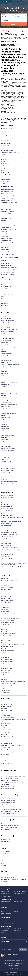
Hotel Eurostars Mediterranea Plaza (9, 393)
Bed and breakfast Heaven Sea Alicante (9, 778)
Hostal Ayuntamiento (5, 715)
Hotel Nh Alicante (4, 424)
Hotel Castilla (4, 371)
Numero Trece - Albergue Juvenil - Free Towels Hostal (12, 745)
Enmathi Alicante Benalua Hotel (8, 338)
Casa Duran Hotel (5, 324)
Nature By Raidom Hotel (6, 461)
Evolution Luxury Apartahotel (7, 536)
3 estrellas (3, 135)
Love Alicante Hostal (5, 741)
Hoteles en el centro (5, 198)
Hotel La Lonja (4, 408)
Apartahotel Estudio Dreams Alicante (9, 499)
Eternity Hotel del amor (6, 839)
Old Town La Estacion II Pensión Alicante (10, 618)
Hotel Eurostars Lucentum (6, 391)
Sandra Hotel (4, 475)
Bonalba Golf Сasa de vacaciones (8, 798)
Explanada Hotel (4, 342)
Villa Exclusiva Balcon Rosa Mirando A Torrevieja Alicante (13, 879)
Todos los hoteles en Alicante (7, 254)
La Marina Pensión (5, 609)
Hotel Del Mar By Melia (6, 377)
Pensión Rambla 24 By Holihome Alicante (10, 666)
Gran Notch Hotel (4, 344)
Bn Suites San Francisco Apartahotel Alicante (11, 521)
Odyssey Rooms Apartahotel (7, 554)
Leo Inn (2, 863)
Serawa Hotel (4, 477)
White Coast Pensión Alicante (7, 690)
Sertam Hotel (4, 479)
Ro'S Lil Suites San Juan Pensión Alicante (10, 677)
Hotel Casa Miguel (5, 369)
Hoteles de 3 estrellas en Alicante (6, 914)
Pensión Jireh (4, 642)
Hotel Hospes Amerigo (6, 397)
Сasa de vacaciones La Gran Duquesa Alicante (11, 811)
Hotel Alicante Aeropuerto (6, 353)
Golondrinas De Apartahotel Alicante (9, 538)
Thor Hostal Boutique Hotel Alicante (9, 481)
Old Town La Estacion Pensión (7, 620)
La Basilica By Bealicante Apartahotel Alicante (11, 549)
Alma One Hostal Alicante (6, 702)
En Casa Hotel (4, 336)
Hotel (2, 349)
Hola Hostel (3, 713)
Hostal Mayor (4, 727)
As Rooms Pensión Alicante (7, 587)
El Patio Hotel (4, 333)
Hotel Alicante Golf (5, 358)
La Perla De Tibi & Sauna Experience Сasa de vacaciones (13, 804)
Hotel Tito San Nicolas (5, 446)
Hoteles (2, 154)
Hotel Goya (3, 395)
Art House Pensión (5, 585)
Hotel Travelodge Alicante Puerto (8, 448)
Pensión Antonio (4, 629)
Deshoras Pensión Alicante (7, 600)
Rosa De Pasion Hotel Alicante (7, 470)
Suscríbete (23, 949)
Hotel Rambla (4, 437)
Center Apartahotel (5, 527)
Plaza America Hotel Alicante (7, 466)
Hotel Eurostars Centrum (6, 389)
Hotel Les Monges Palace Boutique (8, 413)
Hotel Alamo (3, 351)
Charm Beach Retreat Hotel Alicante (9, 329)
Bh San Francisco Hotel (6, 318)
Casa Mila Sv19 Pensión (6, 596)
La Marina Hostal (4, 738)
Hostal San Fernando (5, 732)
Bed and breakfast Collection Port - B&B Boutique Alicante (13, 776)
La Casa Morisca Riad (5, 851)
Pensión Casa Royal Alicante (7, 635)
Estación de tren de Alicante (7, 269)
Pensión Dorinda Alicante (6, 638)
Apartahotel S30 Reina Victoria (7, 510)
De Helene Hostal (4, 708)
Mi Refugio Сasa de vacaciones (8, 806)
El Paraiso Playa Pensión (6, 602)
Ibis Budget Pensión (5, 607)
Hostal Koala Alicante (5, 723)
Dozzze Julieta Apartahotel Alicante (9, 532)
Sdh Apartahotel (4, 560)
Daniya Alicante (17, 930)
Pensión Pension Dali (5, 657)
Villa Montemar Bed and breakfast (8, 786)
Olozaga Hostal (4, 749)
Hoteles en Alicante (5, 891)
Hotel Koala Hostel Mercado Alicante (9, 404)
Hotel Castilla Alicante (19, 928)
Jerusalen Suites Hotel (6, 455)
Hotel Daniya (3, 375)
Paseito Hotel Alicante (5, 463)
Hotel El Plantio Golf (5, 384)
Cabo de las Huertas (5, 286)
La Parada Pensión (5, 611)
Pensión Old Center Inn (6, 655)
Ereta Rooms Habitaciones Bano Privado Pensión (12, 605)
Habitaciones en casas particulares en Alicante (6, 895)
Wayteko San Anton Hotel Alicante (8, 483)
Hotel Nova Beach (5, 426)
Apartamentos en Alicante (20, 891)
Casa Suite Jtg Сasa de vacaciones (8, 800)
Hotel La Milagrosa (5, 411)
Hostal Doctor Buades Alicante (7, 717)
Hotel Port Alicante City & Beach (8, 435)
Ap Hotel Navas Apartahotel (7, 495)
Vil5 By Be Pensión (5, 688)
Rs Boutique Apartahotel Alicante (8, 558)
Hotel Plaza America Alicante (7, 433)
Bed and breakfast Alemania (7, 773)
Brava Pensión (4, 591)
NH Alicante (3, 932)
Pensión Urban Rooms (6, 674)
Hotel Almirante (4, 362)
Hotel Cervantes (4, 373)
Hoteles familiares (5, 200)
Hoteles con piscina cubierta (7, 923)
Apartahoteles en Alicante (19, 893)
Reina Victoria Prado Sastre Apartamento (10, 825)
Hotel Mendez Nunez (5, 422)
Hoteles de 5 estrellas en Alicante (6, 910)
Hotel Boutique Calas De (6, 366)
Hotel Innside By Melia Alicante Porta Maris (10, 400)
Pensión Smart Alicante (6, 670)
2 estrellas (3, 138)
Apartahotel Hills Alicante (6, 506)
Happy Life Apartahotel (6, 543)
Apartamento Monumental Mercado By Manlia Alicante (13, 823)
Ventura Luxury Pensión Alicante (8, 683)
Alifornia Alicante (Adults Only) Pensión (9, 580)
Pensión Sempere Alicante (6, 668)
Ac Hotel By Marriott (5, 316)
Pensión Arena (4, 631)
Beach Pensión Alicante (6, 589)
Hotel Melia (3, 419)
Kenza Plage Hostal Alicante (7, 736)
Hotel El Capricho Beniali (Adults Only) (9, 382)
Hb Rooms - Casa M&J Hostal (7, 710)
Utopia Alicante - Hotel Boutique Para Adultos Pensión (13, 681)
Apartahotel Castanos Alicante (7, 497)
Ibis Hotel (3, 452)
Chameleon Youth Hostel (6, 706)
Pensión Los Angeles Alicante (7, 650)
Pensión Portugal (4, 663)
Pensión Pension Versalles (6, 659)
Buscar (14, 24)
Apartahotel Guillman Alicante (7, 502)
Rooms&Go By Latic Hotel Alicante (8, 468)
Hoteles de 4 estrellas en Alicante (19, 910)
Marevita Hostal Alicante (6, 743)
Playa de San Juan (5, 282)
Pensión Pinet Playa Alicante (7, 661)
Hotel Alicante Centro (5, 355)
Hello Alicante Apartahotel (6, 545)
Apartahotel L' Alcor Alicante (7, 508)
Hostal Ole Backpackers (6, 729)
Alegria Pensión (4, 578)
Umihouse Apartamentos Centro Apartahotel (11, 566)
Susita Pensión (4, 679)
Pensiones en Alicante (5, 893)
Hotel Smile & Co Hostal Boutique (8, 444)
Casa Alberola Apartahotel (6, 523)
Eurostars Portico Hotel (6, 340)
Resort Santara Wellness (6, 763)
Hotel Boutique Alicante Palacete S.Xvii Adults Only (12, 364)
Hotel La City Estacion (5, 406)
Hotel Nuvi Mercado (5, 428)
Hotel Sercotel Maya (5, 441)
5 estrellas (3, 131)
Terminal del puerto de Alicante (7, 267)
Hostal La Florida (4, 725)
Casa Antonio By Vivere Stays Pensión (9, 593)
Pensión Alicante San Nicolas (7, 627)
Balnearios (16, 921)
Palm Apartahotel (5, 556)
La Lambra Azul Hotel (5, 457)
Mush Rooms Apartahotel (6, 552)
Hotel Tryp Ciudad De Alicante (7, 450)
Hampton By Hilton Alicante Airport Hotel (10, 347)
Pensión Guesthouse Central (7, 640)
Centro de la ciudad (5, 263)
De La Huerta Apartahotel (6, 530)
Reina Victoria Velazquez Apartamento (9, 827)
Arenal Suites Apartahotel (6, 515)
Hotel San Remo (4, 439)
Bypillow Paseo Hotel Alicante (7, 320)
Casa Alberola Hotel (5, 322)
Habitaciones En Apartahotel (7, 541)
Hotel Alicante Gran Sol (6, 360)
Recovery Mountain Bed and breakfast (9, 780)
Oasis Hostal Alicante (5, 747)
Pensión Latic (4, 648)
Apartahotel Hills (4, 504)
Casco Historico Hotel (5, 327)
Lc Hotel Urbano (4, 459)
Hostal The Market (5, 734)
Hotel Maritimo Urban (5, 417)
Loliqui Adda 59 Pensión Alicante (8, 613)
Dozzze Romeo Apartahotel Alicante (9, 534)
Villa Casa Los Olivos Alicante (7, 877)
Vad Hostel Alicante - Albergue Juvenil (9, 752)
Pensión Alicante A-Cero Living (7, 622)
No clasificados (4, 140)
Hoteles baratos (4, 204)
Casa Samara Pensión (6, 598)
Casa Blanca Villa (4, 874)
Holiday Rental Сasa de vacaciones (8, 802)
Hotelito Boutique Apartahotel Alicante (9, 547)
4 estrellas (3, 133)
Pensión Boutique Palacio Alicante (8, 633)
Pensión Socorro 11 (5, 672)
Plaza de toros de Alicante (6, 274)
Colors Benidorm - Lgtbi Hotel (7, 331)
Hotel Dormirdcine (5, 380)
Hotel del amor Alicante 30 (6, 841)
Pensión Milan (4, 652)
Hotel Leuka (3, 415)
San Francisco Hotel (5, 472)
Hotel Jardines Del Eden (6, 402)
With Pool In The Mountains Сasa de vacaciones (11, 809)
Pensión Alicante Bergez (6, 624)
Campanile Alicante (5, 928)
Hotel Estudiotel (4, 386)
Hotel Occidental (4, 430)
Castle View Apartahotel (6, 525)
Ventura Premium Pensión (6, 685)
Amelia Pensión (4, 582)
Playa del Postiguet (5, 265)
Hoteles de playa (4, 920)
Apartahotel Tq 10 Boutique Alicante (9, 513)
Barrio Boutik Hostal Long (6, 704)
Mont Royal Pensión (5, 616)
